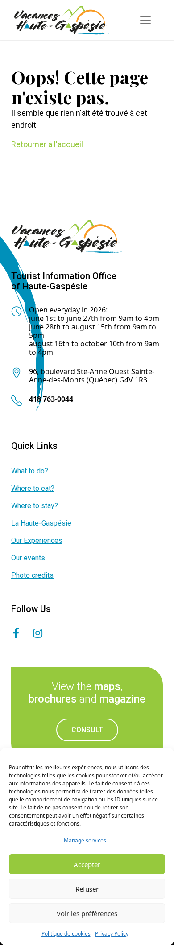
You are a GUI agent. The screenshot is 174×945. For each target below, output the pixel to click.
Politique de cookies (66, 933)
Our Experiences (36, 540)
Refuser (87, 888)
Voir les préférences (87, 913)
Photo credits (32, 575)
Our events (28, 558)
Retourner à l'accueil (47, 144)
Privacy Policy (111, 933)
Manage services (85, 840)
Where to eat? (32, 488)
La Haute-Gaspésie (41, 523)
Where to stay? (34, 505)
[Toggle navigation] (145, 20)
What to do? (29, 471)
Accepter (87, 864)
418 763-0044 (51, 399)
